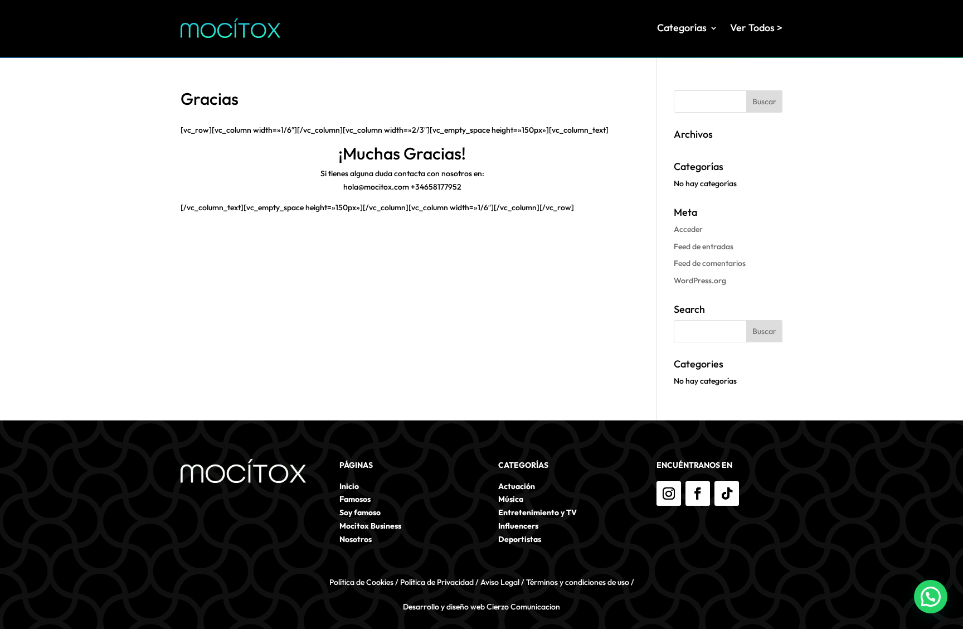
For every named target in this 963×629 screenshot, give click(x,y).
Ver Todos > (756, 27)
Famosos (355, 499)
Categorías (682, 27)
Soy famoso (360, 512)
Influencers (518, 526)
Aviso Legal (499, 582)
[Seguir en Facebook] (697, 493)
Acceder (688, 229)
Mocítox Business (370, 526)
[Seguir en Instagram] (668, 493)
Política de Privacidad (437, 582)
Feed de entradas (703, 246)
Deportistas (519, 539)
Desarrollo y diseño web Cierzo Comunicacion (481, 607)
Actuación (516, 486)
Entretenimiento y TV (537, 512)
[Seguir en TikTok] (726, 493)
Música (510, 499)
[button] (930, 596)
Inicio (349, 486)
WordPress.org (700, 280)
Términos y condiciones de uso (577, 582)
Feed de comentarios (710, 263)
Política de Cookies (361, 582)
